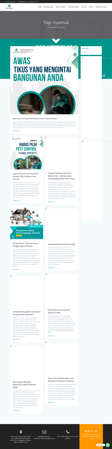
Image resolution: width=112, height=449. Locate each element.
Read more (16, 130)
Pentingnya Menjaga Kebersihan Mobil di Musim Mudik (24, 385)
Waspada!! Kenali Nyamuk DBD (61, 244)
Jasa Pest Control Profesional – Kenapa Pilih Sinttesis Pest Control (26, 176)
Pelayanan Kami (73, 7)
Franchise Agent (101, 7)
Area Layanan (60, 7)
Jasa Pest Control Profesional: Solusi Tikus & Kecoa (35, 118)
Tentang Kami (48, 7)
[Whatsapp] (108, 445)
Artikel (84, 7)
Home (39, 7)
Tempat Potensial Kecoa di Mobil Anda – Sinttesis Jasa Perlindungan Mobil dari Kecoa (61, 176)
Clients (91, 7)
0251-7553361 (22, 1)
